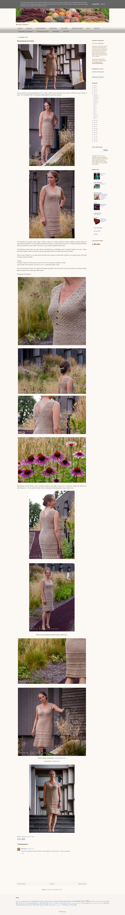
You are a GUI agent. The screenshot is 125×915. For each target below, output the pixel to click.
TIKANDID (64, 28)
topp (29, 905)
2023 (95, 92)
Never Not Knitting (98, 228)
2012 (95, 139)
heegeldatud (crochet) (26, 836)
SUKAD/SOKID (40, 28)
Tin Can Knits (97, 231)
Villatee (95, 203)
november (95, 97)
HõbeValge (24, 849)
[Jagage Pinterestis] (24, 839)
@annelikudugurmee (60, 758)
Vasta (22, 853)
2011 (95, 141)
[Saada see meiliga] (18, 839)
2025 (95, 87)
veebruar (95, 115)
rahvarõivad (21, 903)
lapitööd (96, 901)
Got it (103, 4)
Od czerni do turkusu (102, 174)
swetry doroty (97, 172)
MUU (88, 28)
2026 (95, 85)
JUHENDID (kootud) (42, 31)
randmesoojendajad (31, 903)
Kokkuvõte (18, 901)
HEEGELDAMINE (77, 28)
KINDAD (29, 28)
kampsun (56, 901)
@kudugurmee (56, 761)
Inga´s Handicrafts (98, 182)
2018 (95, 126)
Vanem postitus (82, 884)
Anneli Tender (100, 43)
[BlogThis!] (19, 839)
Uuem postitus (21, 884)
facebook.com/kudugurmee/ (98, 71)
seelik (50, 903)
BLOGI (20, 28)
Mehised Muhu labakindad (103, 205)
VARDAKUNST (97, 213)
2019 (95, 124)
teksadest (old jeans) (96, 903)
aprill (94, 111)
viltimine (51, 905)
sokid (56, 903)
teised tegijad (86, 903)
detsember (95, 96)
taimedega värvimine (75, 903)
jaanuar (94, 117)
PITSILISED (53, 28)
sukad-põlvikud (64, 903)
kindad (64, 901)
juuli (94, 105)
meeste (102, 901)
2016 (95, 130)
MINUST (97, 28)
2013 (95, 136)
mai (94, 109)
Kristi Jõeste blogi (98, 193)
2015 (95, 132)
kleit (33, 836)
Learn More (95, 4)
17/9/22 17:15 (30, 848)
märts (94, 113)
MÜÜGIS (66, 31)
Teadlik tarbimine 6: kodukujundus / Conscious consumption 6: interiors (103, 196)
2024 (95, 89)
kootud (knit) (80, 901)
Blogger (64, 911)
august (94, 103)
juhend (49, 901)
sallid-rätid (42, 903)
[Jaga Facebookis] (23, 839)
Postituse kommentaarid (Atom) (54, 889)
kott (91, 901)
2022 (95, 94)
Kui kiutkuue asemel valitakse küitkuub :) (103, 220)
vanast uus (42, 905)
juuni (94, 107)
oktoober (95, 99)
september (95, 101)
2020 (95, 122)
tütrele (35, 905)
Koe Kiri (95, 217)
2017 (95, 128)
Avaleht (51, 884)
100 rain (95, 234)
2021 (95, 120)
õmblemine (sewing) (68, 905)
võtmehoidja (58, 905)
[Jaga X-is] (21, 839)
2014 (95, 134)
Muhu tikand (26, 901)
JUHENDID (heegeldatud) (25, 31)
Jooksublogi (56, 31)
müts (107, 901)
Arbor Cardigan (97, 214)
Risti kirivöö (102, 184)
